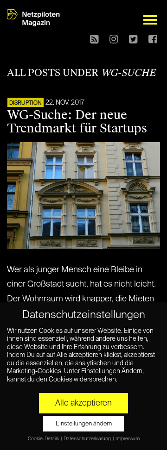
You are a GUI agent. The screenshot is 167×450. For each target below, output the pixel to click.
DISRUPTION (25, 103)
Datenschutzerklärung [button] (88, 439)
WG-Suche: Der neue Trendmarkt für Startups (77, 121)
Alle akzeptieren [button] (83, 403)
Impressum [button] (128, 439)
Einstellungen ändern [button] (84, 424)
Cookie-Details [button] (44, 439)
